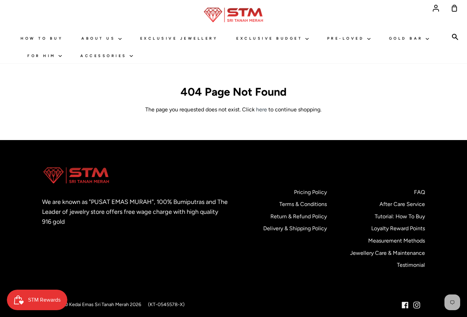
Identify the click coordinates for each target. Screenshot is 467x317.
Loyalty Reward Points (398, 228)
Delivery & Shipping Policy (295, 228)
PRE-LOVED (347, 38)
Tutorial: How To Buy (400, 216)
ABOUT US (99, 38)
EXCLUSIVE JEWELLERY (179, 38)
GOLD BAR (407, 38)
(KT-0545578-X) (166, 304)
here (261, 109)
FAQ (419, 192)
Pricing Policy (310, 192)
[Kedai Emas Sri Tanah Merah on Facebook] (405, 305)
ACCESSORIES (105, 56)
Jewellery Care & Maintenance (387, 253)
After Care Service (402, 204)
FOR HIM (42, 56)
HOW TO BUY (42, 38)
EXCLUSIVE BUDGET (270, 38)
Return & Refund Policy (298, 216)
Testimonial (411, 265)
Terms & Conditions (303, 204)
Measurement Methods (396, 240)
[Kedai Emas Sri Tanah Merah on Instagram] (416, 305)
